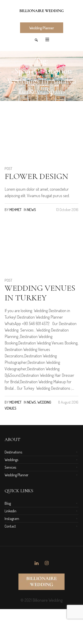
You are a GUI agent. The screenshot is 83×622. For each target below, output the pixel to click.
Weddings (11, 459)
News (31, 209)
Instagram (12, 518)
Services (10, 467)
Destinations (13, 452)
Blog (8, 503)
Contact (10, 526)
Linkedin (10, 511)
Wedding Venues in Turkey (40, 293)
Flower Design (36, 176)
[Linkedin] (36, 563)
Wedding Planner (16, 475)
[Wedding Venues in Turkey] (28, 249)
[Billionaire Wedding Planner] (41, 11)
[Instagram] (46, 563)
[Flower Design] (28, 138)
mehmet (15, 209)
